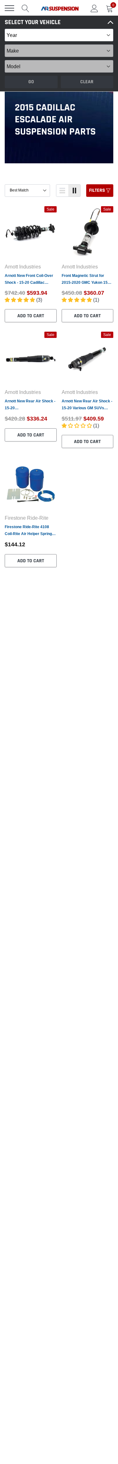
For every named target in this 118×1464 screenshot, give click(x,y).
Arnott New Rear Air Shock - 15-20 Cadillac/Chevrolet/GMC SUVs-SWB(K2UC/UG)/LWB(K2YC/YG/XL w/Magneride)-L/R (30, 405)
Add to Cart (30, 316)
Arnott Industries (23, 266)
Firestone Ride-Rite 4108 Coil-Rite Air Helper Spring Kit (28, 530)
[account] (94, 8)
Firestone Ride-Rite (26, 517)
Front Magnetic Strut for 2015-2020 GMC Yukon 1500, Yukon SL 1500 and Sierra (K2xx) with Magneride (87, 279)
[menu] (9, 8)
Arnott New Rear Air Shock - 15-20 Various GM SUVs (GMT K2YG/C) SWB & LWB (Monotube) (87, 405)
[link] (31, 232)
